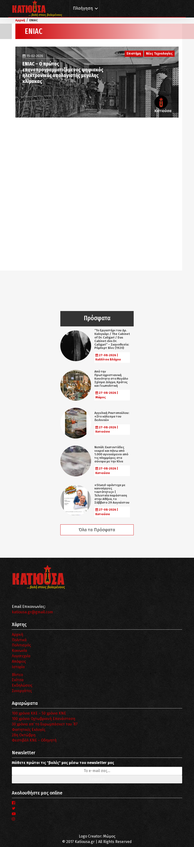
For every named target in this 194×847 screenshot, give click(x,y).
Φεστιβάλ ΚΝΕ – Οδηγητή (34, 740)
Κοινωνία (19, 650)
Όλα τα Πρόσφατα (97, 529)
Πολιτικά (19, 640)
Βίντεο (17, 674)
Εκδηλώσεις (22, 685)
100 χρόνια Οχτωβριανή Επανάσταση (43, 718)
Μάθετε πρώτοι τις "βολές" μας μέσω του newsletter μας (63, 762)
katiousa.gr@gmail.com (32, 612)
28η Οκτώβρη (23, 735)
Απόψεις (19, 661)
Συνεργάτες (22, 691)
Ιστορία (18, 667)
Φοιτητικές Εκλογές (28, 729)
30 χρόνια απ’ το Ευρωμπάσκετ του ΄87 (45, 724)
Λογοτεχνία (21, 656)
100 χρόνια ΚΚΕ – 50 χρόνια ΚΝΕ (39, 713)
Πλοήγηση (83, 8)
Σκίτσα (18, 680)
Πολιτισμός (21, 645)
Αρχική (17, 634)
